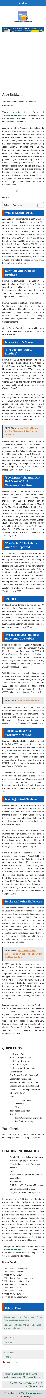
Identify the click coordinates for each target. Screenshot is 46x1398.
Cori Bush (8, 1343)
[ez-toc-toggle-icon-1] (38, 206)
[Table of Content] (39, 206)
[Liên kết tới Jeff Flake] (9, 1353)
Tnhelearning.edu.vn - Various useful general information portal (23, 16)
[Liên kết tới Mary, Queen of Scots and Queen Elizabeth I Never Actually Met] (23, 1317)
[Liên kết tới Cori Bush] (9, 1338)
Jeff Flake (8, 1357)
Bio (12, 105)
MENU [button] (24, 3)
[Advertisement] (23, 67)
